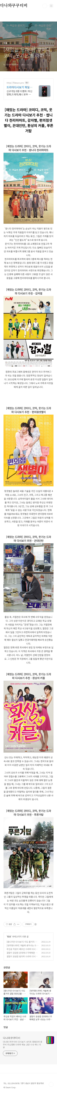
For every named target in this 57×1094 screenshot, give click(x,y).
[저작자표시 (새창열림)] (35, 924)
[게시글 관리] (18, 924)
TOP (51, 1084)
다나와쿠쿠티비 (11, 1038)
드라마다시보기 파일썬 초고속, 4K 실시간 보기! (19, 87)
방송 (9, 936)
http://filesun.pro (15, 83)
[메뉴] (51, 6)
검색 (45, 6)
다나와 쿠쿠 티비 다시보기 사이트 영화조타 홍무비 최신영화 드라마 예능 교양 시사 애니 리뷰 (22, 1044)
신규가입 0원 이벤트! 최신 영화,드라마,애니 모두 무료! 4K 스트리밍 (19, 92)
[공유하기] (14, 924)
